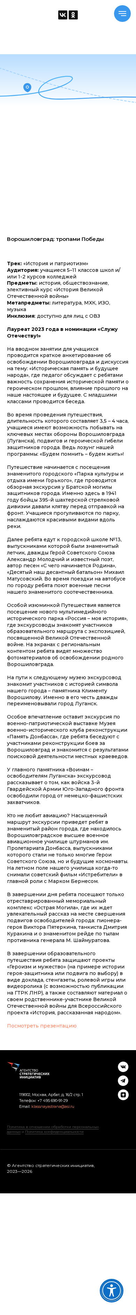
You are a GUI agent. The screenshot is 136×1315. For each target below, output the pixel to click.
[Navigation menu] (122, 13)
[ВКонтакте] (62, 14)
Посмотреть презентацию (42, 1026)
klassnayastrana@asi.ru (52, 1106)
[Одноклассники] (73, 14)
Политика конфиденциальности (54, 1131)
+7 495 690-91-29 (52, 1100)
